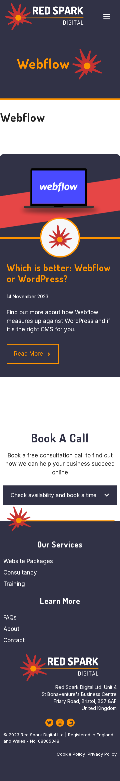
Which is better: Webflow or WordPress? (59, 273)
